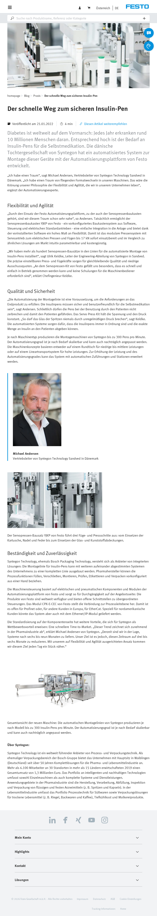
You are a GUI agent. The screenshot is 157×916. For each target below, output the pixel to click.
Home (123, 908)
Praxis (36, 95)
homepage (13, 95)
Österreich (103, 8)
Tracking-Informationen (103, 908)
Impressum (82, 899)
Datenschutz (99, 899)
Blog (26, 95)
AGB (113, 899)
